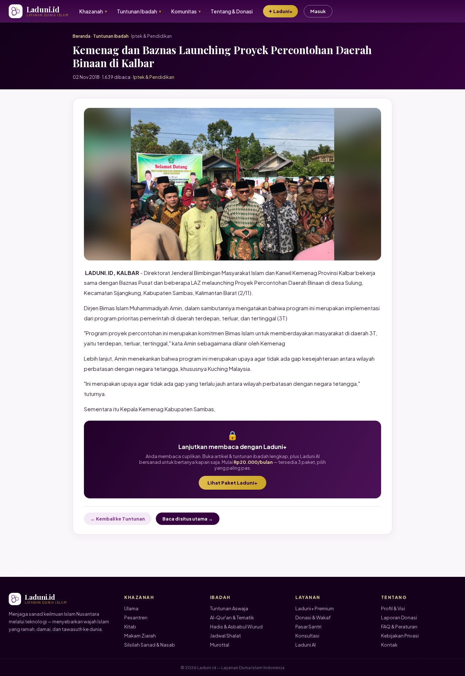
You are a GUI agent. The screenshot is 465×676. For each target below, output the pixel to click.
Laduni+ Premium (314, 608)
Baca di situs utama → (187, 519)
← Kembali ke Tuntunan (117, 519)
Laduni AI (305, 645)
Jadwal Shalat (225, 636)
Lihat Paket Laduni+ (232, 483)
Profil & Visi (393, 608)
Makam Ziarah (140, 636)
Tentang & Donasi (231, 11)
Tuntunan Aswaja (229, 608)
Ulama (131, 608)
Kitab (130, 627)
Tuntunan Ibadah (111, 36)
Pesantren (135, 617)
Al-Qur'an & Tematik (232, 617)
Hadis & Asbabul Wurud (236, 627)
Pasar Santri (308, 627)
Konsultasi (307, 636)
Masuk (318, 11)
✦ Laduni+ (280, 11)
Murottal (219, 645)
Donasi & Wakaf (313, 617)
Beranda (81, 36)
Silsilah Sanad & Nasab (149, 645)
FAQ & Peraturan (399, 627)
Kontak (389, 645)
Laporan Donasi (399, 617)
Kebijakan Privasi (400, 636)
